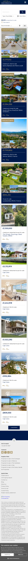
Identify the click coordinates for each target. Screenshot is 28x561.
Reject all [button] (20, 554)
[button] (14, 440)
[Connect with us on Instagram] (8, 452)
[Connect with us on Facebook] (2, 452)
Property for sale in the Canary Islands (11, 467)
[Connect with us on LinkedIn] (11, 452)
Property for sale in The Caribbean (10, 463)
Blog (2, 482)
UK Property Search (6, 477)
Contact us (4, 480)
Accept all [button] (7, 554)
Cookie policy (19, 552)
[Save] (24, 30)
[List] (25, 26)
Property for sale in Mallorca (9, 461)
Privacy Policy (5, 486)
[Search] (22, 12)
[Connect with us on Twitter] (5, 452)
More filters (22, 16)
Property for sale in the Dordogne (10, 458)
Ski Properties (5, 469)
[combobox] (11, 12)
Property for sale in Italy (7, 465)
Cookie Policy (5, 490)
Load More (14, 427)
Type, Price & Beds (7, 16)
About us (3, 484)
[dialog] (14, 552)
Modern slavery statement (8, 492)
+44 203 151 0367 (5, 445)
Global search (5, 475)
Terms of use (4, 488)
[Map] (20, 26)
